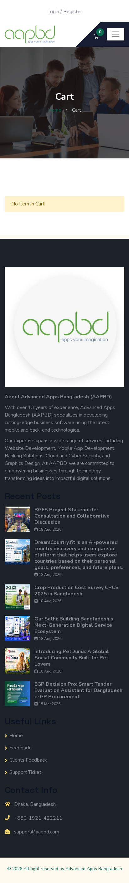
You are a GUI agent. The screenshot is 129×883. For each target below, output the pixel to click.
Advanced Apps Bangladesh (93, 869)
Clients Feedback (28, 760)
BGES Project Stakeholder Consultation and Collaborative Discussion (72, 516)
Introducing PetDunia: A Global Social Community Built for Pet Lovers (71, 658)
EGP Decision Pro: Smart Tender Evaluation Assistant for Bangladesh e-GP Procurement (78, 690)
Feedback (20, 747)
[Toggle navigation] (115, 34)
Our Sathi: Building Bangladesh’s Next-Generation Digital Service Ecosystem (73, 625)
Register (72, 11)
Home (54, 110)
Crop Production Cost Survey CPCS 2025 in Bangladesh (76, 590)
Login (53, 11)
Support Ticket (25, 772)
